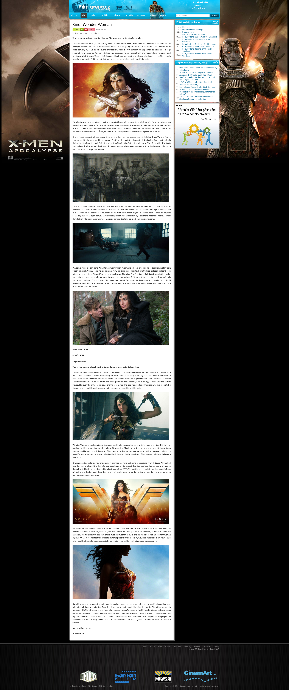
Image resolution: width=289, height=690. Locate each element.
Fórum (163, 15)
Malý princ (186, 27)
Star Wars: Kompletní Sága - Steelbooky (196, 73)
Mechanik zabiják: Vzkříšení (193, 35)
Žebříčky (104, 15)
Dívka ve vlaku (188, 32)
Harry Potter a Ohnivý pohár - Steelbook (199, 44)
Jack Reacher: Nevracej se (193, 30)
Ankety (153, 15)
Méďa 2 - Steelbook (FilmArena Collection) (197, 77)
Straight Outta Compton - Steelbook (194, 90)
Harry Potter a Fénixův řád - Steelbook (198, 47)
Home (144, 647)
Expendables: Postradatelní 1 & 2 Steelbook (197, 87)
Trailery (93, 15)
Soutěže (129, 15)
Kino (84, 15)
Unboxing (117, 15)
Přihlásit (197, 6)
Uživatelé (141, 15)
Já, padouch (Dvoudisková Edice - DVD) (195, 75)
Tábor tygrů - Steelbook (189, 80)
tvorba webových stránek (209, 686)
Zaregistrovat (199, 8)
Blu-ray (74, 15)
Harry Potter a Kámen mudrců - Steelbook (199, 37)
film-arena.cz (185, 686)
